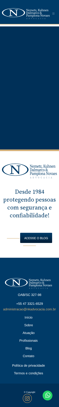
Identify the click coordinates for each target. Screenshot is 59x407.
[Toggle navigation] (53, 13)
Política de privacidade (28, 365)
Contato (28, 356)
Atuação (29, 333)
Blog (28, 348)
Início (28, 317)
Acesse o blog (36, 238)
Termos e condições (28, 373)
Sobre (28, 325)
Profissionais (28, 340)
